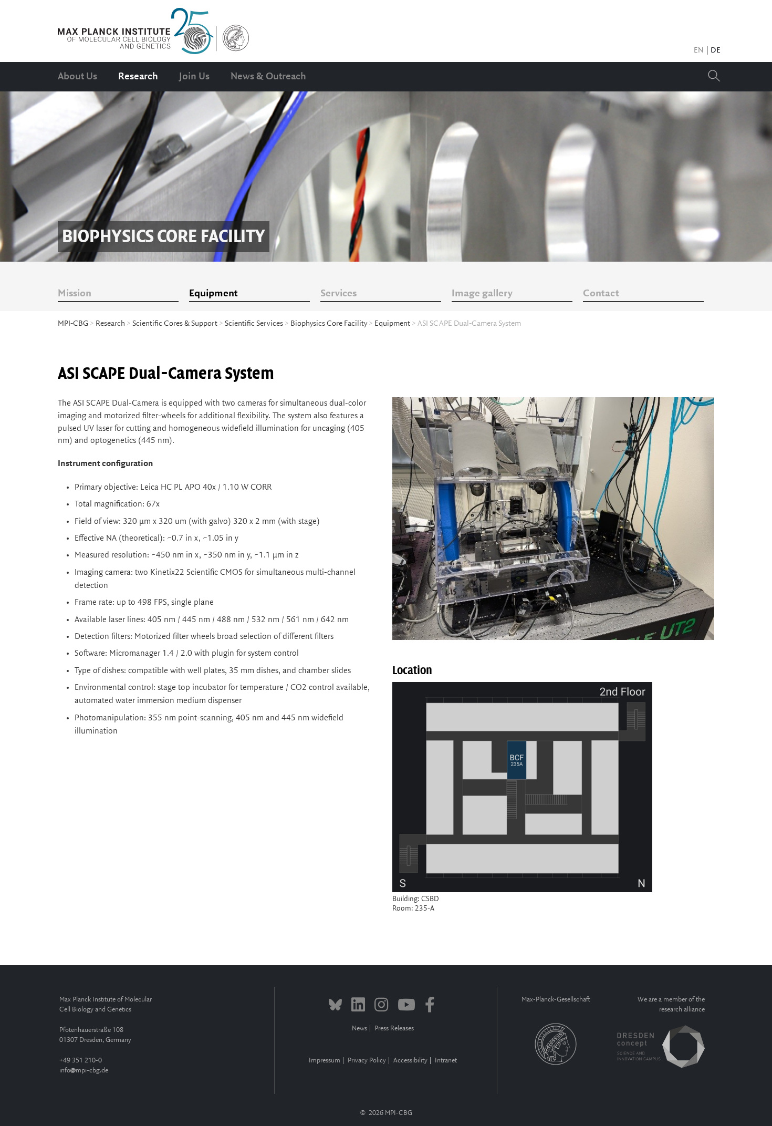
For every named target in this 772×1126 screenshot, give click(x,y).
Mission (74, 293)
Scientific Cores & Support (174, 323)
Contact (601, 293)
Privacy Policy (367, 1060)
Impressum (324, 1060)
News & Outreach (268, 76)
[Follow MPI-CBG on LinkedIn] (358, 1006)
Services (338, 293)
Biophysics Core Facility (328, 323)
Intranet (446, 1060)
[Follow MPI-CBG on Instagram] (381, 1006)
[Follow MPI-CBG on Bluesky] (335, 1006)
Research (138, 76)
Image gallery (482, 293)
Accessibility (410, 1060)
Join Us (194, 76)
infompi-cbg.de (83, 1070)
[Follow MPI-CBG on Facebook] (430, 1006)
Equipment (213, 293)
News (359, 1028)
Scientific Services (254, 323)
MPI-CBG (73, 323)
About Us (77, 76)
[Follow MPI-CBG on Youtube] (406, 1006)
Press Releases (394, 1028)
